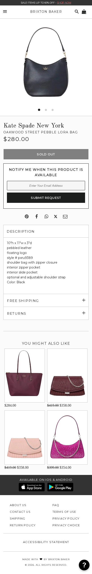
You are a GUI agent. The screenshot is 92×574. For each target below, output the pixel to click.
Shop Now (64, 2)
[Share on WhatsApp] (46, 216)
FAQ (55, 505)
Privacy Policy (65, 518)
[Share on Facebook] (36, 216)
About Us (18, 505)
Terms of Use (64, 511)
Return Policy (23, 525)
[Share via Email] (65, 216)
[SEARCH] (76, 12)
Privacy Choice (66, 525)
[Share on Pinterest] (26, 216)
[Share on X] (56, 216)
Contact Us (20, 511)
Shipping (17, 518)
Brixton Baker (46, 12)
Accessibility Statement (46, 542)
